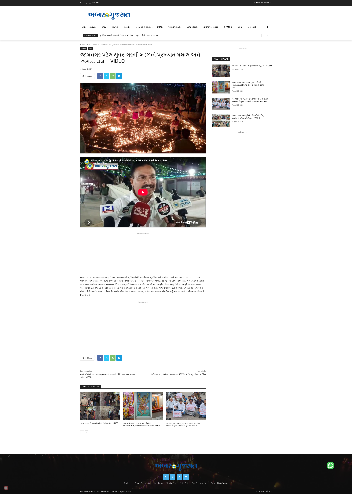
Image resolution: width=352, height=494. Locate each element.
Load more (241, 132)
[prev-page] (82, 432)
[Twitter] (106, 76)
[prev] (263, 35)
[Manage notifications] (6, 488)
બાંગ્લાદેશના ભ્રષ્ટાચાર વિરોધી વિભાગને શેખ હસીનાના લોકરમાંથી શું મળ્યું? (131, 35)
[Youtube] (186, 476)
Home (82, 44)
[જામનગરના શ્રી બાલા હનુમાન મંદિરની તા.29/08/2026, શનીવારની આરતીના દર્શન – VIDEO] (143, 406)
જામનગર (96, 44)
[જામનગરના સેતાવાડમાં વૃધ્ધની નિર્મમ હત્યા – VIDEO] (100, 406)
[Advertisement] (205, 15)
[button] (268, 27)
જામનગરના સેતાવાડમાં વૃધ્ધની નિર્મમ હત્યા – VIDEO (99, 423)
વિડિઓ (91, 48)
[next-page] (86, 432)
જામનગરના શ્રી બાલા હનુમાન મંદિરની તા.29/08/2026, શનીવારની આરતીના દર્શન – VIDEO (249, 85)
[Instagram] (172, 476)
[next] (267, 35)
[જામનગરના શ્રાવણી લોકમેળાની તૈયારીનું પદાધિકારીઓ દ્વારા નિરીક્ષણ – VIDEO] (221, 120)
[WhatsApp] (113, 76)
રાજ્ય (89, 44)
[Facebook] (100, 76)
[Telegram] (119, 76)
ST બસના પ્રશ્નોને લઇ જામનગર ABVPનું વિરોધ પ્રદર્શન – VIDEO (178, 374)
